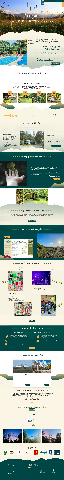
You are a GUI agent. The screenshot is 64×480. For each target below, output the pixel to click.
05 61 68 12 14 (41, 407)
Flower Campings (54, 475)
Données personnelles (15, 478)
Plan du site (53, 473)
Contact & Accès (42, 475)
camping (46, 428)
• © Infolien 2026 (26, 478)
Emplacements (53, 472)
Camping (41, 470)
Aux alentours (41, 474)
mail (45, 407)
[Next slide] (25, 52)
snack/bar (18, 336)
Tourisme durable (42, 473)
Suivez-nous (18, 428)
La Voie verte (53, 474)
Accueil (41, 469)
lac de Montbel (25, 374)
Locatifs (53, 470)
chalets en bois (38, 86)
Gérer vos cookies (21, 478)
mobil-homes (43, 86)
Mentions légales (10, 478)
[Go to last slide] (1, 52)
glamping (34, 214)
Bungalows (53, 471)
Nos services (41, 471)
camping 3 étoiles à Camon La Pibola (38, 54)
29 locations (22, 86)
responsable (53, 171)
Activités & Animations (43, 472)
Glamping (53, 469)
